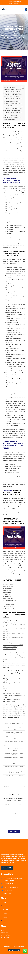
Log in (2, 930)
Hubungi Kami (7, 867)
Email (20, 804)
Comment (14, 813)
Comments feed (5, 935)
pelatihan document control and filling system (14, 728)
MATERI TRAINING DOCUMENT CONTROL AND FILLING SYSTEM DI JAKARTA (13, 98)
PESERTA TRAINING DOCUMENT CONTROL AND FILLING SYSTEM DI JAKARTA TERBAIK (13, 103)
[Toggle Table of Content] (22, 87)
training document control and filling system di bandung (14, 749)
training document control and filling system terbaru (14, 767)
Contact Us (5, 917)
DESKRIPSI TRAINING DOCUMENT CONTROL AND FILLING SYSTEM (12, 90)
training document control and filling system (13, 745)
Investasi (5, 643)
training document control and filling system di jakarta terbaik (14, 771)
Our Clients (5, 909)
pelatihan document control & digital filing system (14, 724)
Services (5, 906)
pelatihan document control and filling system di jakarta (14, 733)
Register (5, 921)
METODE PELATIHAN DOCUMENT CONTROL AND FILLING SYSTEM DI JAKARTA (13, 112)
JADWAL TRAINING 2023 (10, 115)
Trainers (5, 913)
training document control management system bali (14, 776)
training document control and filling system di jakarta (14, 754)
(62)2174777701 (8, 883)
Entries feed (4, 932)
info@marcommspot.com (15, 1)
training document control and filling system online (14, 763)
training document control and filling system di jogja (14, 758)
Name (7, 804)
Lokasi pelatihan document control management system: (12, 118)
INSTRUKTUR (7, 490)
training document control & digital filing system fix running (14, 742)
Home (4, 902)
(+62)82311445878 (14, 3)
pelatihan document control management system (14, 737)
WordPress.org (5, 937)
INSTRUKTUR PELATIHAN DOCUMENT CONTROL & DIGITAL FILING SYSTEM (13, 107)
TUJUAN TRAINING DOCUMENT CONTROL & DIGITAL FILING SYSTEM (13, 94)
